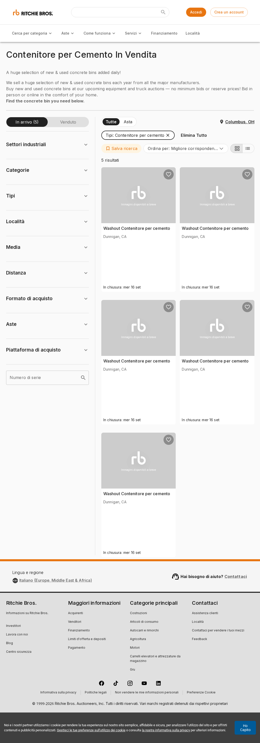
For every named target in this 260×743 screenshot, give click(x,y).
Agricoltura (138, 639)
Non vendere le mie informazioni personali (146, 692)
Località (193, 33)
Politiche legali (96, 692)
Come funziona (97, 33)
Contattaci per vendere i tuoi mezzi (218, 630)
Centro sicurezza (18, 652)
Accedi (196, 12)
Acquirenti (75, 613)
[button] (138, 135)
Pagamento (76, 648)
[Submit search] (163, 12)
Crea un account (229, 12)
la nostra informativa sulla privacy (166, 730)
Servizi (131, 33)
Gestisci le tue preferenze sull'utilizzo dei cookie (91, 730)
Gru (132, 670)
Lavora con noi (17, 634)
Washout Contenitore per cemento (136, 228)
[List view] (248, 148)
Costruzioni (138, 613)
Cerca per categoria (29, 33)
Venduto (68, 122)
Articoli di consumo (144, 622)
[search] (83, 378)
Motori (135, 648)
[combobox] (185, 148)
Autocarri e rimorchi (144, 630)
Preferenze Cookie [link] (201, 692)
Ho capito (245, 728)
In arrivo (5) (27, 122)
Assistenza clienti (205, 613)
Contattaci (235, 576)
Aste (65, 33)
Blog (9, 643)
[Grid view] (236, 148)
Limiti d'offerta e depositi (87, 639)
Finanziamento (164, 33)
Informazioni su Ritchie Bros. (27, 613)
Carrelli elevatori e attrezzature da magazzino (155, 658)
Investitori (13, 626)
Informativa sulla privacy (58, 692)
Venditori (74, 622)
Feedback (199, 639)
